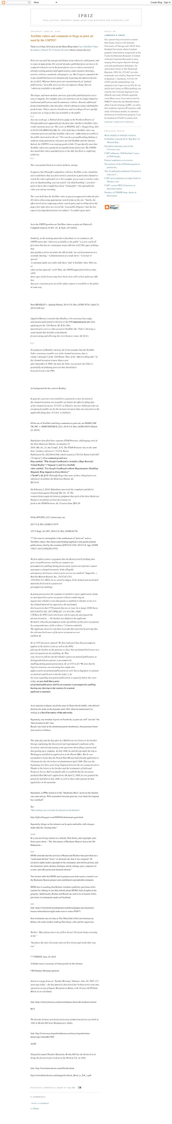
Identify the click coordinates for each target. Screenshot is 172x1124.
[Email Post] (79, 1087)
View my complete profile (119, 122)
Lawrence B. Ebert (114, 35)
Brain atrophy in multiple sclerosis (120, 135)
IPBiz (86, 15)
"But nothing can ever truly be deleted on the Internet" (55, 810)
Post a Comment (40, 1103)
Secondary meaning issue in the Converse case (118, 148)
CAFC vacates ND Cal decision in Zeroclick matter (119, 187)
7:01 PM (71, 1088)
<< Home (35, 1108)
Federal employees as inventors (118, 160)
